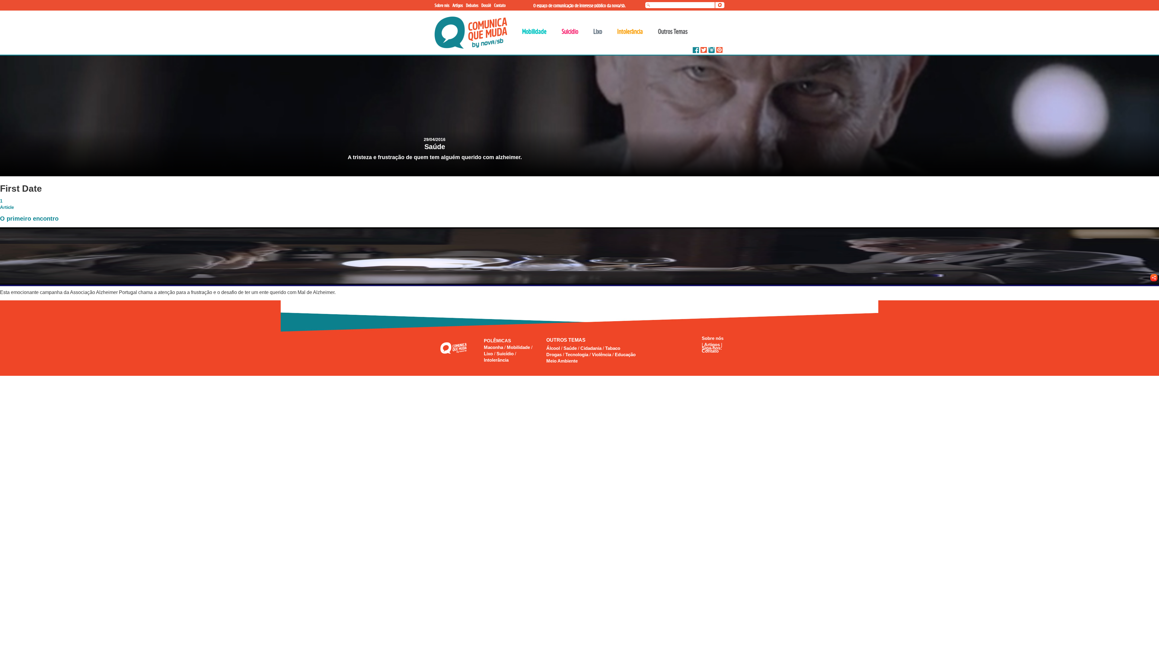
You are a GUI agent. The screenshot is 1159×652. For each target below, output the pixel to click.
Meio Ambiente (562, 360)
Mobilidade (519, 347)
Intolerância (496, 360)
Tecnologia (576, 354)
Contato (710, 350)
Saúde (570, 348)
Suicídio (505, 353)
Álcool (553, 348)
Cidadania (591, 348)
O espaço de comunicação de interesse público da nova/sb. (579, 5)
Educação (625, 354)
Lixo (489, 353)
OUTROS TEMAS (566, 340)
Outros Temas (673, 31)
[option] (579, 116)
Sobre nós (712, 338)
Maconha (494, 347)
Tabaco (612, 348)
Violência (601, 354)
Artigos (712, 344)
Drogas (554, 354)
